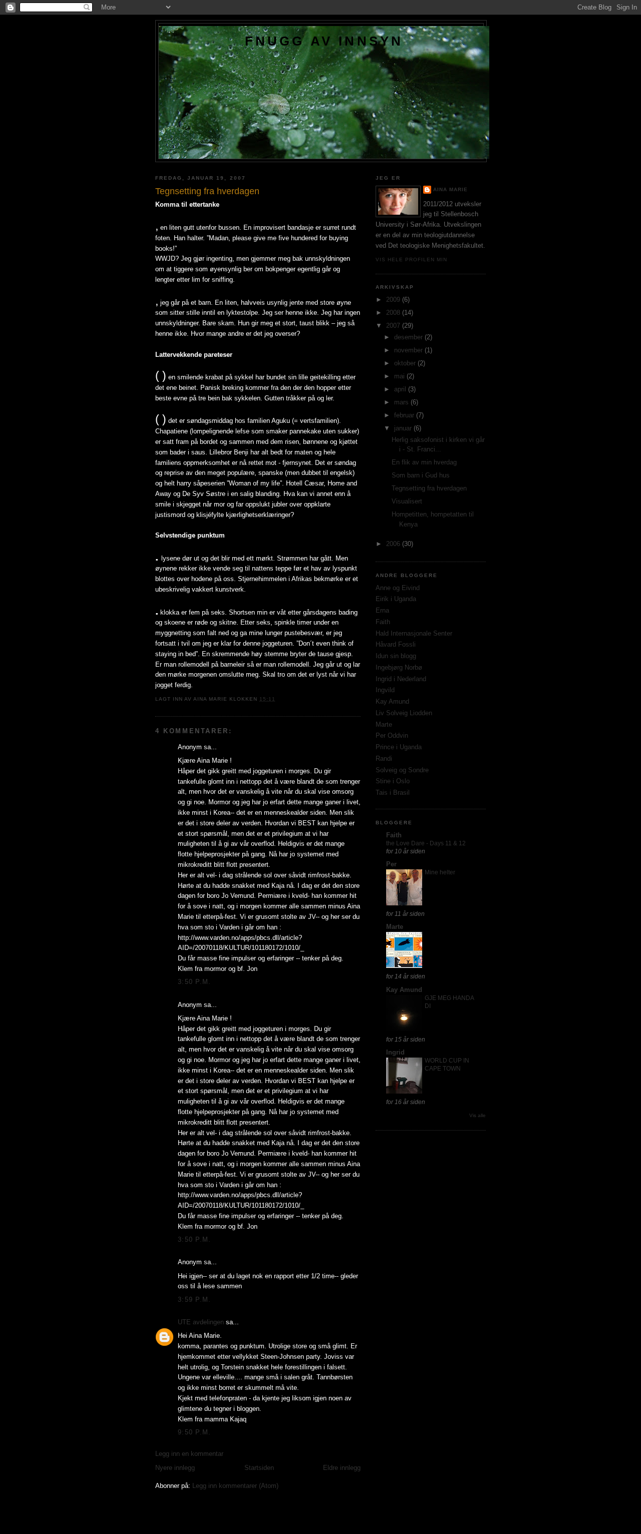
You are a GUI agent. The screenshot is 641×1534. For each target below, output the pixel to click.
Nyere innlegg (175, 1467)
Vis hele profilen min (411, 259)
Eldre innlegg (342, 1467)
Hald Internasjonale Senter (414, 633)
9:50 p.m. (194, 1432)
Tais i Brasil (393, 792)
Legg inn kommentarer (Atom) (235, 1485)
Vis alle (477, 1115)
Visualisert (407, 501)
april (401, 389)
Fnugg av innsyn (324, 41)
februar (405, 415)
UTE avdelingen (201, 1322)
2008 (394, 312)
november (409, 350)
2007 (394, 325)
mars (402, 402)
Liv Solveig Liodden (404, 713)
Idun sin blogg (396, 656)
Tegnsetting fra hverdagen (429, 488)
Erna (382, 610)
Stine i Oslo (393, 781)
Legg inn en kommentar (189, 1453)
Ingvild (385, 690)
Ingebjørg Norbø (399, 667)
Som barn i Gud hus (421, 475)
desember (409, 337)
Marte (384, 724)
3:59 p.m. (194, 1299)
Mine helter (440, 872)
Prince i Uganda (399, 747)
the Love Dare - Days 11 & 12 (426, 843)
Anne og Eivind (398, 588)
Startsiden (259, 1467)
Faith (383, 622)
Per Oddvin (392, 735)
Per (391, 864)
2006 (394, 544)
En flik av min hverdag (424, 462)
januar (404, 428)
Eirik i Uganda (396, 599)
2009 (394, 299)
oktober (406, 363)
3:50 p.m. (194, 981)
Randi (384, 758)
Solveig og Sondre (402, 770)
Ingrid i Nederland (401, 679)
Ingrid (395, 1052)
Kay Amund (392, 701)
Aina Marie (450, 189)
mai (400, 376)
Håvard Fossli (396, 644)
